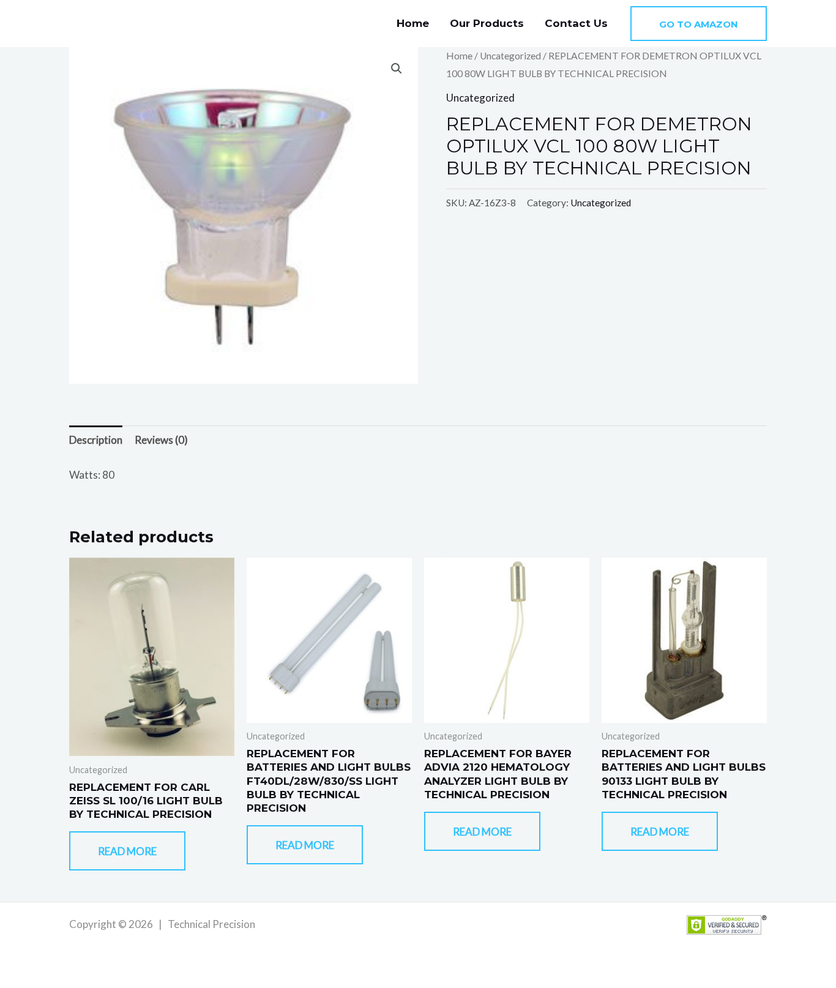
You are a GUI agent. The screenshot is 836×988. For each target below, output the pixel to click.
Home (413, 23)
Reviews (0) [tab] (161, 439)
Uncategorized (510, 55)
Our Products (487, 23)
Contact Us (576, 23)
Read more (127, 851)
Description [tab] (95, 439)
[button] (698, 23)
